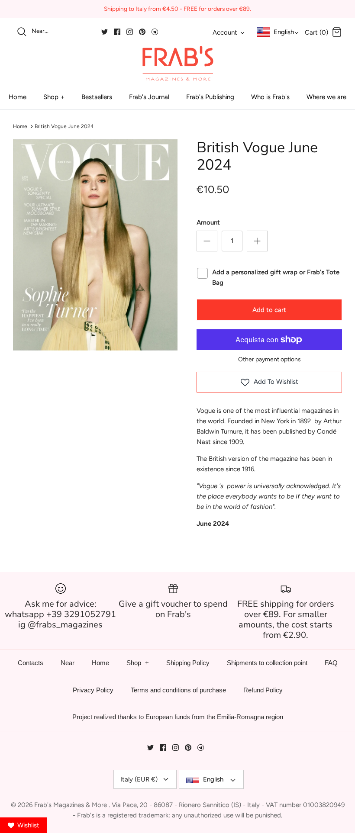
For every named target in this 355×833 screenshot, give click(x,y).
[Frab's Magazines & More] (177, 63)
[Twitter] (104, 32)
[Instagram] (129, 32)
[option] (95, 245)
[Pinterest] (142, 32)
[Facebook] (117, 32)
